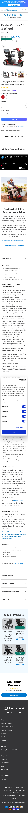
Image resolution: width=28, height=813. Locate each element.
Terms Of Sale (19, 787)
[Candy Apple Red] (3, 97)
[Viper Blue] (7, 97)
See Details (21, 126)
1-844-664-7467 (15, 14)
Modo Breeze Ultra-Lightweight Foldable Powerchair (8, 635)
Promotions (4, 769)
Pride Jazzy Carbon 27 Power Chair (8, 659)
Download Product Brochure (13, 241)
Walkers (3, 733)
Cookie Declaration (14, 793)
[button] (2, 10)
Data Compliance (19, 790)
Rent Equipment (14, 5)
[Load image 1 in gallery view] (7, 74)
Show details (19, 427)
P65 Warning (19, 564)
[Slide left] (1, 74)
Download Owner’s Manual (13, 245)
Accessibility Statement (9, 795)
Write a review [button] (14, 695)
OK (14, 432)
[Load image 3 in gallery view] (21, 74)
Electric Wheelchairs (7, 727)
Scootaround (7, 802)
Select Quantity (6, 110)
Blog (2, 766)
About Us (4, 779)
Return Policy (5, 763)
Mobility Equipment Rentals (9, 750)
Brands (3, 737)
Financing (4, 759)
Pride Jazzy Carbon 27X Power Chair (20, 659)
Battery (3, 101)
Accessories (4, 740)
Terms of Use (8, 787)
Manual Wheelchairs (7, 730)
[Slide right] (26, 74)
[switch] (24, 411)
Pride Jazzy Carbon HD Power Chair (20, 633)
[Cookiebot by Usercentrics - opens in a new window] (19, 380)
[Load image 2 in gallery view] (14, 74)
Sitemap (14, 798)
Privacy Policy (8, 790)
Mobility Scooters (6, 723)
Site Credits (22, 795)
